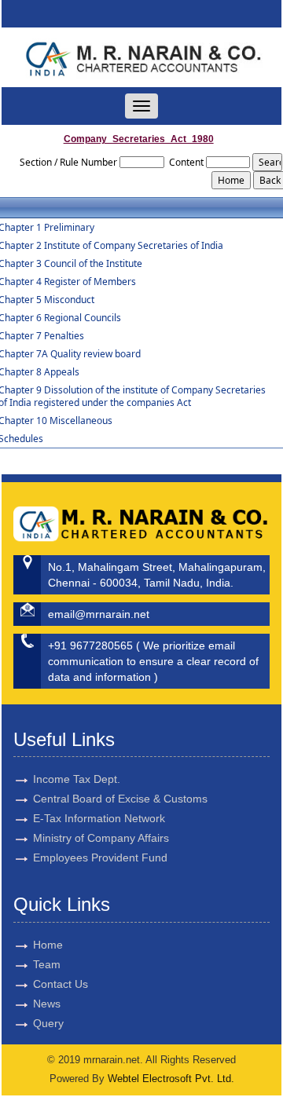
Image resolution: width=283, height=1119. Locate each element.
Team (47, 964)
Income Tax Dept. (76, 779)
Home (48, 944)
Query (48, 1023)
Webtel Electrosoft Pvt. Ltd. (171, 1078)
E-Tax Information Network (99, 818)
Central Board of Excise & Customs (120, 798)
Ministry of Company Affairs (101, 838)
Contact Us (60, 984)
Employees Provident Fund (100, 857)
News (47, 1003)
